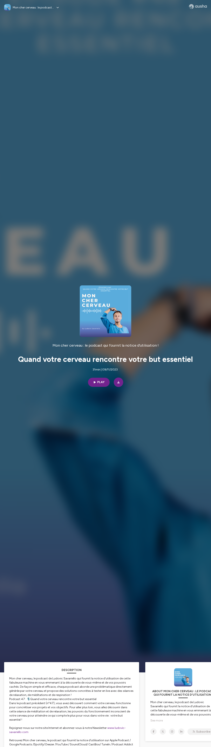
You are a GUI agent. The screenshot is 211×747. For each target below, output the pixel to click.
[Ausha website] (198, 6)
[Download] (118, 382)
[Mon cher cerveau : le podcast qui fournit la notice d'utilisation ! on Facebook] (153, 731)
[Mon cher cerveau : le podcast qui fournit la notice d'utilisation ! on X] (163, 731)
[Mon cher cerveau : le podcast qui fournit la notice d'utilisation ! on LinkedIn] (181, 731)
